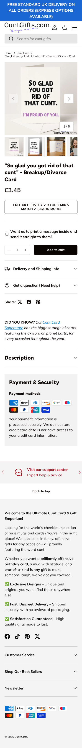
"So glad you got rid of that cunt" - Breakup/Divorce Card (40, 56)
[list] (41, 98)
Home (8, 53)
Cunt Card (23, 53)
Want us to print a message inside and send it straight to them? (43, 234)
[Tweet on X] (19, 301)
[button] (65, 28)
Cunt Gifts (21, 736)
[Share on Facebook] (28, 301)
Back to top (41, 491)
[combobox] (41, 38)
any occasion (29, 544)
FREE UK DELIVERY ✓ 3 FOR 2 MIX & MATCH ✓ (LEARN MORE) (41, 207)
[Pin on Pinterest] (38, 301)
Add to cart (55, 250)
